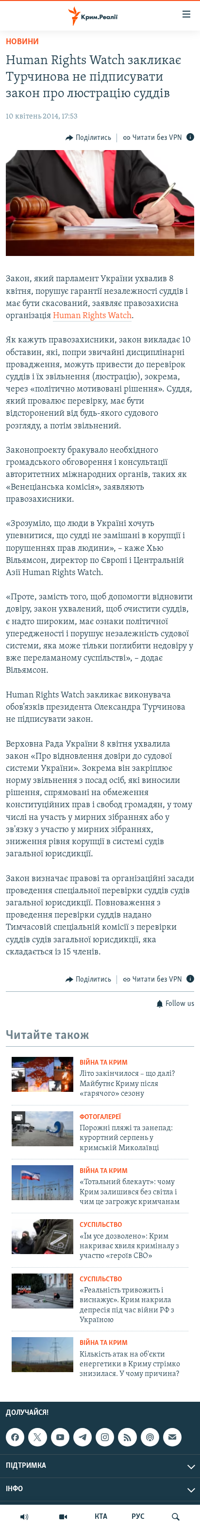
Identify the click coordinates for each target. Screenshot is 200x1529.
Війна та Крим (104, 1063)
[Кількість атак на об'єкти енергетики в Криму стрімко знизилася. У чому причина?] (42, 1354)
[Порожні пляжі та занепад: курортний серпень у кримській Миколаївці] (42, 1128)
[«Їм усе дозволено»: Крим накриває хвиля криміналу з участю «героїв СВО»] (42, 1236)
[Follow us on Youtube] (60, 1437)
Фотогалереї (100, 1117)
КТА (101, 1517)
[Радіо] (24, 1517)
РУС (138, 1517)
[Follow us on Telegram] (82, 1437)
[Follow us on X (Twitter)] (37, 1437)
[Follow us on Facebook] (15, 1437)
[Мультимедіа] (63, 1517)
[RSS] (127, 1437)
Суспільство (101, 1225)
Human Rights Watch (92, 316)
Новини (22, 42)
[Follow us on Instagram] (105, 1437)
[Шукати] (175, 1517)
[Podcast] (150, 1437)
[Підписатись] (172, 1437)
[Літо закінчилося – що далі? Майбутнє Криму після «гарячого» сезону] (42, 1074)
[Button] (88, 138)
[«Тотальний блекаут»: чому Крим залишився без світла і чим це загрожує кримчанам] (42, 1182)
